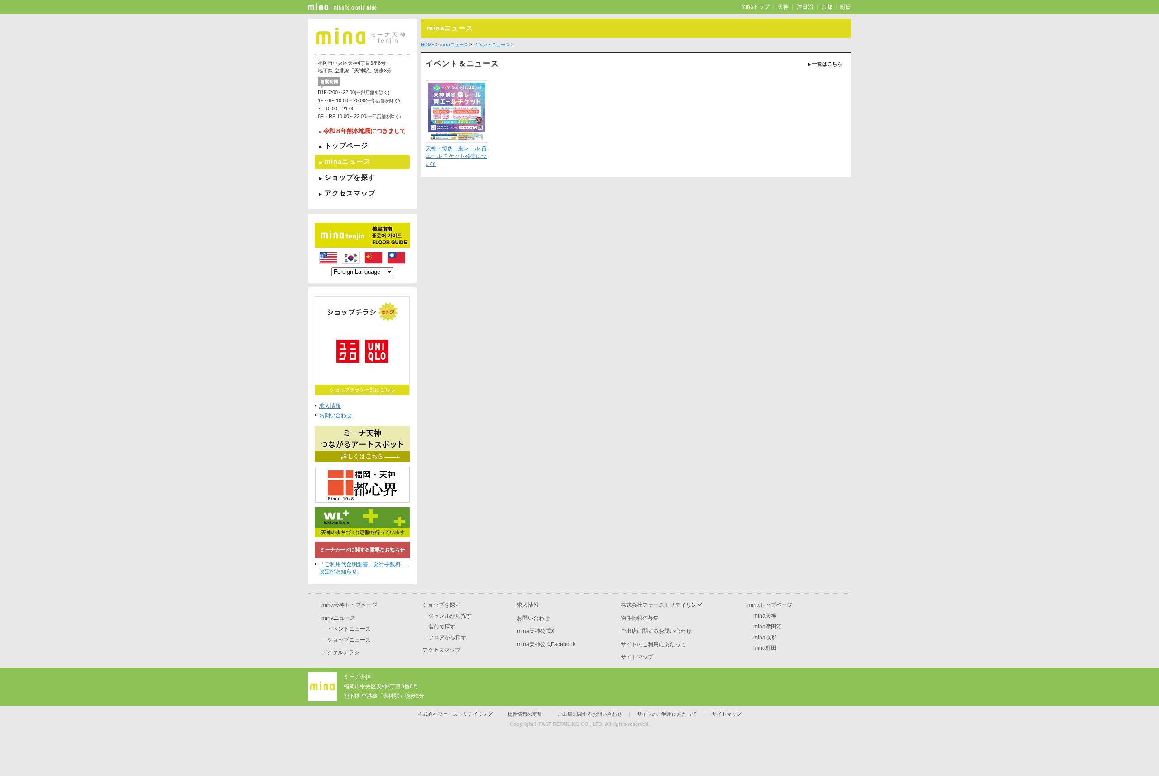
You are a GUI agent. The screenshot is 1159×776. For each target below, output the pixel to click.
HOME (428, 44)
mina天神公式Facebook (546, 644)
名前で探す (441, 627)
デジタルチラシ (340, 652)
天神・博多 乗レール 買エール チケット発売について (456, 156)
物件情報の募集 (640, 618)
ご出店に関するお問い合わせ (656, 631)
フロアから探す (447, 637)
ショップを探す (350, 177)
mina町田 (764, 648)
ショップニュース (349, 640)
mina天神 (764, 616)
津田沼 (805, 7)
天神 (783, 7)
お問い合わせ (335, 415)
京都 (826, 7)
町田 (845, 7)
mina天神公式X (536, 631)
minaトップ (755, 7)
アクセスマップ (350, 193)
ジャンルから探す (450, 616)
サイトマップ (637, 657)
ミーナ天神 (357, 677)
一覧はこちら (825, 64)
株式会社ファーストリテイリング (661, 605)
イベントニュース (492, 44)
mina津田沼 (767, 627)
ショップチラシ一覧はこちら (362, 389)
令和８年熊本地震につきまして (364, 131)
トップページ (346, 145)
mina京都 (764, 637)
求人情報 (330, 406)
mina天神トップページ (349, 605)
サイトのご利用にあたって (653, 644)
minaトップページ (769, 605)
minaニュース (348, 161)
